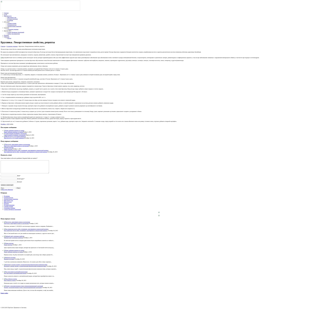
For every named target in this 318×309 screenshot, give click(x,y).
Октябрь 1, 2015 (5, 124)
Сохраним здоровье (12, 29)
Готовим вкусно (11, 25)
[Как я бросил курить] (10, 279)
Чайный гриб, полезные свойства (13, 237)
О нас (5, 14)
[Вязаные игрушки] (9, 257)
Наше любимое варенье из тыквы (13, 132)
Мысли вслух (8, 16)
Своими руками (11, 23)
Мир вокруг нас (11, 17)
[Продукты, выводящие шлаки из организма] (17, 144)
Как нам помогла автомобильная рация (15, 273)
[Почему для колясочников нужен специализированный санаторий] (23, 286)
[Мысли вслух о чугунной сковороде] (15, 136)
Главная (6, 13)
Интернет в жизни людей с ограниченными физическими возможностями (25, 266)
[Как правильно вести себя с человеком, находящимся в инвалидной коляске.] (26, 150)
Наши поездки (8, 149)
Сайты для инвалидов (13, 34)
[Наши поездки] (8, 147)
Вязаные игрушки (9, 259)
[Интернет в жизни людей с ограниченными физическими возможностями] (25, 264)
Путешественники (12, 19)
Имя (18, 175)
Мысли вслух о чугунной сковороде (14, 138)
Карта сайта (4, 293)
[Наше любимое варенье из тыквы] (14, 130)
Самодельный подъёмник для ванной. (15, 135)
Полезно (6, 35)
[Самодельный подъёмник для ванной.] (15, 133)
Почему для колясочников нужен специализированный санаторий (23, 287)
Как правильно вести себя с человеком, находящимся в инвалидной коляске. (25, 152)
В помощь (10, 20)
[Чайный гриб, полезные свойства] (14, 236)
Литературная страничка (14, 26)
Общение (6, 36)
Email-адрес (21, 178)
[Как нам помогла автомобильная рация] (15, 272)
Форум (9, 38)
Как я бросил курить (10, 280)
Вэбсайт (19, 182)
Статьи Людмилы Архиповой (15, 32)
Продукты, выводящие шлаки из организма (16, 146)
